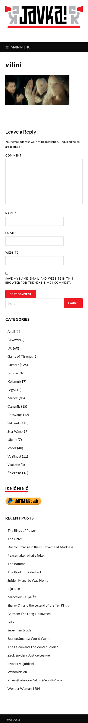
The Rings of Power (21, 530)
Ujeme (12, 439)
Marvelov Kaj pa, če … (23, 597)
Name (10, 213)
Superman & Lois (19, 630)
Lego (11, 390)
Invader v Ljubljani (20, 663)
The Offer (14, 539)
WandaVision (17, 672)
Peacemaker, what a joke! (26, 555)
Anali (11, 331)
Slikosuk (13, 423)
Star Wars (14, 431)
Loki (10, 622)
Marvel (12, 398)
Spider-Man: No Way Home (27, 580)
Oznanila (14, 406)
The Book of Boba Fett (24, 572)
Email (11, 233)
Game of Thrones (20, 356)
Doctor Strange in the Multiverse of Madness (40, 547)
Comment (14, 155)
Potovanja (14, 415)
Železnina (14, 473)
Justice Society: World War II (28, 638)
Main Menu (21, 47)
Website (12, 252)
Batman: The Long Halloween (29, 614)
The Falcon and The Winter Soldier (32, 647)
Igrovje (12, 373)
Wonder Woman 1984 (23, 688)
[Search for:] (44, 303)
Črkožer (13, 340)
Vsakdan (13, 464)
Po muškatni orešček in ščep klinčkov (34, 680)
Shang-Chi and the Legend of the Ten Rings (38, 605)
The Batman (16, 564)
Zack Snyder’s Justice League (28, 655)
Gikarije (13, 365)
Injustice (13, 588)
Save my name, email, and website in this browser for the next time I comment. (39, 281)
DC (9, 348)
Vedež (11, 448)
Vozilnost (14, 456)
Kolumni (13, 381)
